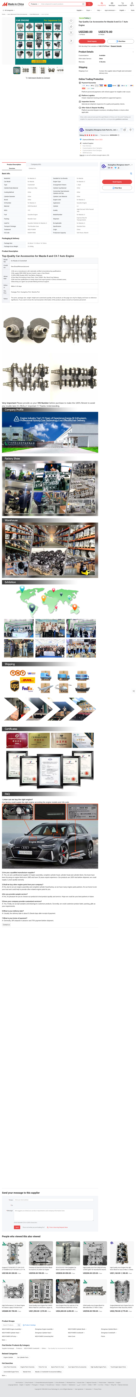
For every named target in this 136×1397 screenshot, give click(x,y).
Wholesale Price (71, 1382)
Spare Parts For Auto (57, 1367)
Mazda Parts (27, 1372)
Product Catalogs (30, 1325)
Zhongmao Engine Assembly (44, 1329)
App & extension (110, 10)
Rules (132, 10)
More (3, 1375)
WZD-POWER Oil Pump (9, 1336)
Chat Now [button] (121, 41)
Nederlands (72, 1385)
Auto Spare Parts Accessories (77, 1367)
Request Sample (116, 46)
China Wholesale (59, 1382)
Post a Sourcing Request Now (57, 1227)
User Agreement (79, 1389)
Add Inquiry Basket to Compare (39, 78)
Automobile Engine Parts (11, 1372)
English (21, 1385)
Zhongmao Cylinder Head (43, 1333)
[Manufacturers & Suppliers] (13, 4)
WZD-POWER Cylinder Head (10, 1333)
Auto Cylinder (45, 14)
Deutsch (64, 1385)
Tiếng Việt (113, 1385)
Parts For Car (43, 1367)
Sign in (132, 5)
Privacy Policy (97, 1389)
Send (17, 1227)
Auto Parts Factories (10, 1367)
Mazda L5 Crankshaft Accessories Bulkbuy (48, 1372)
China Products (29, 1382)
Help (98, 10)
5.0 (109, 168)
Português (35, 1385)
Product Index (102, 1382)
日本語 (90, 1385)
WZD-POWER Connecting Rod (44, 1336)
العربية (78, 1385)
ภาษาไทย (100, 1385)
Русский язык (50, 1385)
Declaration (89, 1389)
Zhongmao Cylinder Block (109, 1329)
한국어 (84, 1385)
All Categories (9, 10)
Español (28, 1385)
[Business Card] (131, 173)
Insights (118, 1382)
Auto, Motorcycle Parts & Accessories (17, 14)
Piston (103, 1336)
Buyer (88, 10)
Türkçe (107, 1385)
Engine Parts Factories (27, 1367)
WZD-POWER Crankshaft (75, 1333)
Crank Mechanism (34, 14)
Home (3, 14)
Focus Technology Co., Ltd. (55, 1389)
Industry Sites (80, 1382)
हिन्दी (95, 1385)
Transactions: (109, 135)
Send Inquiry (92, 41)
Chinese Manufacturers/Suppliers (44, 1382)
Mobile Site (111, 1382)
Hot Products (19, 1382)
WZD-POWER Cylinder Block (76, 1329)
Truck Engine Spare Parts (118, 1367)
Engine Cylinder (8, 1357)
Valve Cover (71, 1336)
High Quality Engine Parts (98, 1367)
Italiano (58, 1385)
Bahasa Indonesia (123, 1385)
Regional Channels (92, 1382)
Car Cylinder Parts (22, 1357)
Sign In (82, 155)
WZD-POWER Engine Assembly (11, 1329)
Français (42, 1385)
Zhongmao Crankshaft (108, 1333)
